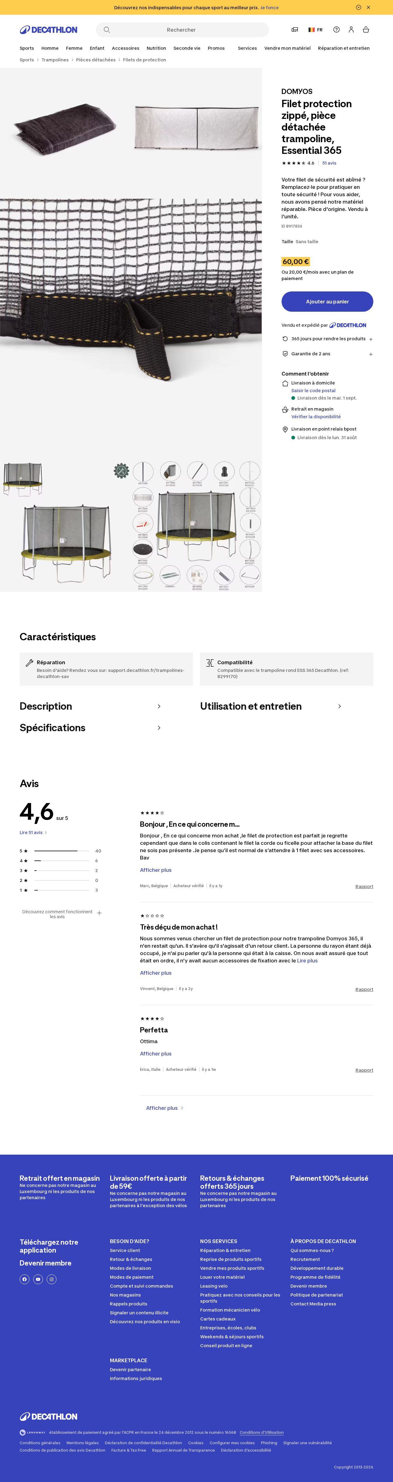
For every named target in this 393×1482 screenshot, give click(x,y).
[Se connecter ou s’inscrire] (351, 29)
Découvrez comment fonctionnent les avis (57, 914)
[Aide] (336, 29)
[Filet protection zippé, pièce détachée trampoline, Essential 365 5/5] (196, 526)
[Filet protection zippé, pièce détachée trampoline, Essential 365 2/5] (65, 133)
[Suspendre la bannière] (359, 7)
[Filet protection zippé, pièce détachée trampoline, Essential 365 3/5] (131, 330)
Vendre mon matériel (287, 48)
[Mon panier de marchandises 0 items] (366, 29)
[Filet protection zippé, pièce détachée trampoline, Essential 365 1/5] (196, 133)
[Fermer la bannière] (368, 7)
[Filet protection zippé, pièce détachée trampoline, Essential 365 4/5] (65, 526)
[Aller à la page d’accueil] (48, 29)
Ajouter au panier (327, 301)
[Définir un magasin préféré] (294, 29)
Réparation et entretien (344, 48)
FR (320, 29)
